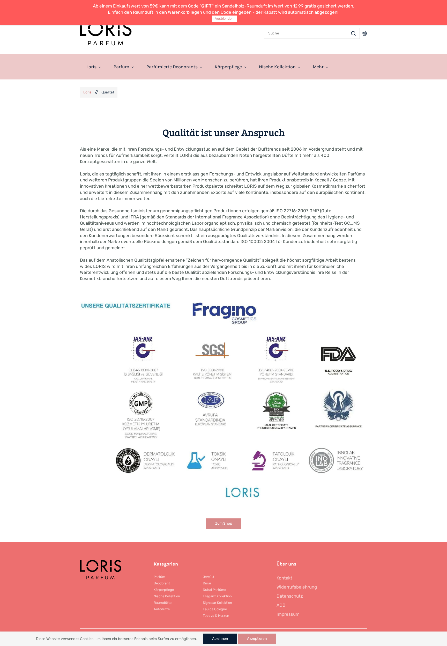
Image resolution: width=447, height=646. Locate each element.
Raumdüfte (163, 603)
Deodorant (162, 583)
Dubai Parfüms (214, 590)
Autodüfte (162, 609)
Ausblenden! (224, 18)
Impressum (288, 614)
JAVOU (208, 577)
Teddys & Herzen (216, 616)
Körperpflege (164, 590)
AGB (281, 605)
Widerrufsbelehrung (297, 587)
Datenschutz (290, 596)
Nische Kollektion (167, 596)
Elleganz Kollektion (217, 596)
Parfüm (159, 577)
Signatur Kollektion (217, 603)
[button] (223, 523)
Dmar (207, 583)
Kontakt (284, 578)
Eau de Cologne (215, 609)
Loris (87, 92)
